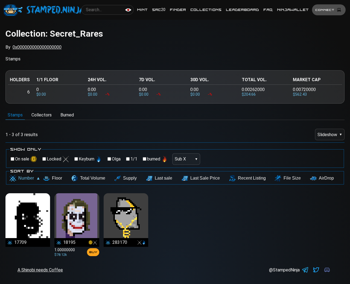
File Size (292, 178)
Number (29, 178)
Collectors (41, 115)
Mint (142, 10)
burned (153, 159)
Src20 (158, 10)
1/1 (133, 159)
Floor (57, 178)
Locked (54, 159)
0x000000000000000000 (37, 47)
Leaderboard (242, 10)
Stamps (15, 115)
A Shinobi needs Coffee (40, 270)
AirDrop (326, 178)
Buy (93, 252)
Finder (178, 10)
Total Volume (92, 178)
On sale (22, 159)
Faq (268, 10)
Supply (130, 178)
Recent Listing (252, 178)
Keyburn (86, 159)
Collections (205, 10)
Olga (116, 159)
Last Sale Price (205, 178)
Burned (67, 115)
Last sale (163, 178)
